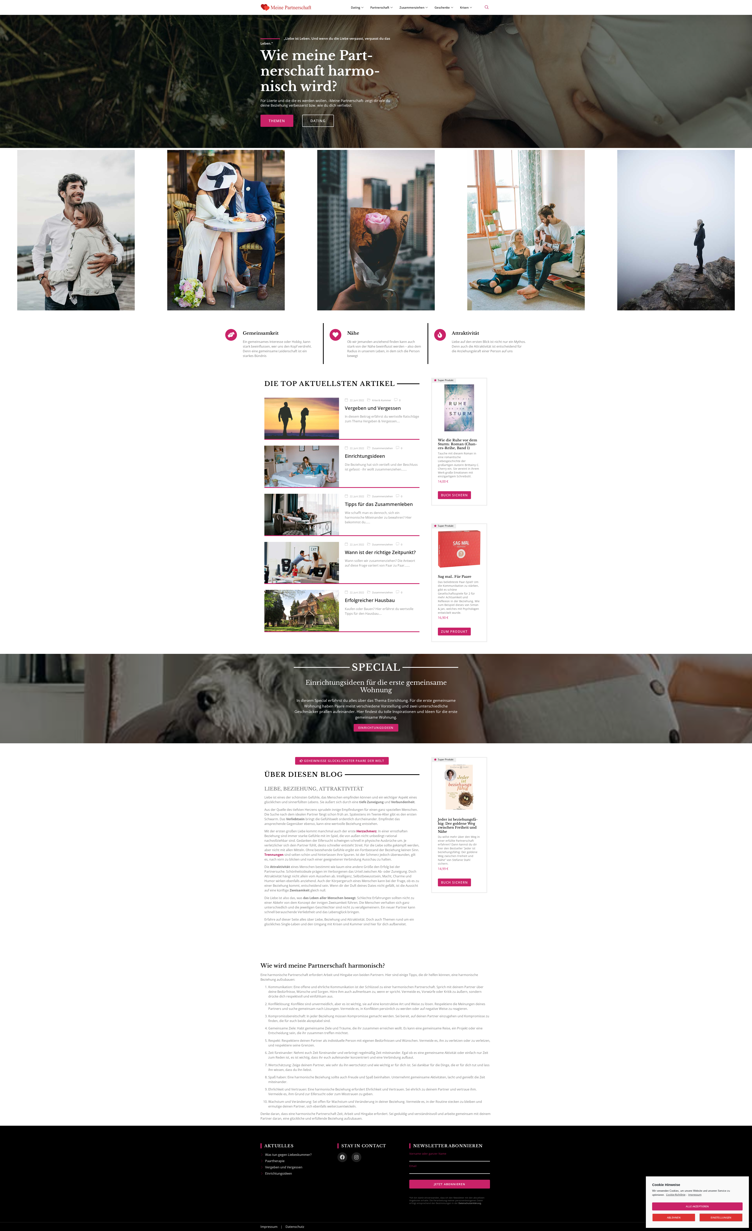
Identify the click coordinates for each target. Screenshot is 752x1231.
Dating (355, 7)
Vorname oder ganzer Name (427, 1153)
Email (413, 1166)
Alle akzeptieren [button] (697, 1206)
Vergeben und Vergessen (373, 408)
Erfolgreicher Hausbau (370, 600)
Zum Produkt (454, 631)
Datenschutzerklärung (469, 1203)
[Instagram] (356, 1157)
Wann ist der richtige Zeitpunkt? (380, 552)
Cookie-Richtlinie (675, 1194)
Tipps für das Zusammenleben (379, 504)
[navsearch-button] (487, 7)
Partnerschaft (379, 7)
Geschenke (442, 7)
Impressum (694, 1194)
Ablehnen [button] (674, 1217)
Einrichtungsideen (365, 456)
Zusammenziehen (412, 7)
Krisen (464, 7)
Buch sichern (454, 495)
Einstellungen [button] (721, 1217)
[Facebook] (342, 1157)
